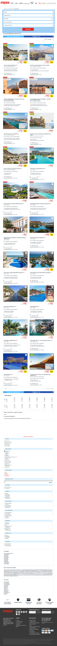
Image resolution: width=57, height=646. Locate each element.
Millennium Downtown (17, 573)
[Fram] (5, 3)
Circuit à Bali (5, 587)
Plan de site (32, 630)
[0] (53, 3)
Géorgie (5, 418)
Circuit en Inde (6, 585)
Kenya (23, 418)
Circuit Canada (6, 593)
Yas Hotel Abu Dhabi (21, 572)
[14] (8, 474)
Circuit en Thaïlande (6, 583)
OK (52, 612)
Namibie (22, 418)
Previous (5, 52)
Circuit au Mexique (6, 581)
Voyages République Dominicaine (8, 553)
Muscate (5, 414)
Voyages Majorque (6, 554)
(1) (28, 436)
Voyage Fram (6, 8)
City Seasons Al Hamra (34, 570)
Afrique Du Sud (29, 418)
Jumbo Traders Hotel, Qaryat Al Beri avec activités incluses (33, 571)
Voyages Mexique (6, 563)
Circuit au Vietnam (6, 582)
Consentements (32, 631)
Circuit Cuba (5, 589)
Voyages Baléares (6, 561)
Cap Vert (25, 418)
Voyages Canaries (6, 557)
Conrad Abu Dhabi (45, 570)
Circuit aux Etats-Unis (7, 584)
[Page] (17, 612)
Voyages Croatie (6, 555)
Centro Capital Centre (50, 573)
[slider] (4, 480)
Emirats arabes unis (15, 418)
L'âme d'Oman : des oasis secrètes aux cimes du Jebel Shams (30, 569)
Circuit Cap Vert (6, 591)
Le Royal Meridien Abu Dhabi (13, 570)
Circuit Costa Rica (6, 590)
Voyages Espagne (6, 562)
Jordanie (19, 418)
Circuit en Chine (6, 586)
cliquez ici (26, 644)
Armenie (11, 418)
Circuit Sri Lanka (6, 588)
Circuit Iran (5, 594)
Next (26, 52)
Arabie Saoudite (8, 418)
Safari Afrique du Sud (7, 592)
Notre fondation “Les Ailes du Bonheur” (21, 626)
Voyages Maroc (6, 556)
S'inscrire (39, 612)
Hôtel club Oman (10, 8)
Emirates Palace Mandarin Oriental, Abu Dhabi (23, 570)
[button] (7, 601)
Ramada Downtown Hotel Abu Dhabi (29, 573)
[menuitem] (12, 3)
